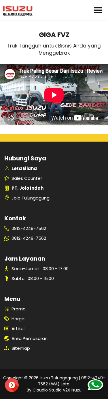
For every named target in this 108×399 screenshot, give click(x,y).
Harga (18, 319)
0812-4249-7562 (29, 228)
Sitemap (21, 348)
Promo (19, 309)
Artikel (18, 328)
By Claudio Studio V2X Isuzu (54, 390)
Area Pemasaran (30, 338)
